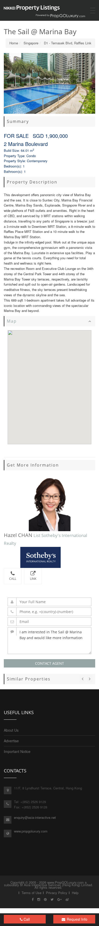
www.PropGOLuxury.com (65, 882)
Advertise (11, 740)
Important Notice (17, 751)
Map (12, 321)
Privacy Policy (56, 892)
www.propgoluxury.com (30, 831)
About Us (11, 730)
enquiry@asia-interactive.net (35, 817)
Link (33, 579)
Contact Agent (49, 663)
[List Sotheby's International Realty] (49, 557)
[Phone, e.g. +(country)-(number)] (49, 611)
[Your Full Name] (49, 602)
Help (75, 892)
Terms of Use (31, 892)
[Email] (49, 621)
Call (12, 579)
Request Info (76, 919)
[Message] (49, 640)
